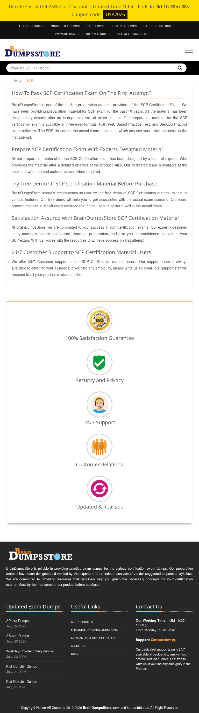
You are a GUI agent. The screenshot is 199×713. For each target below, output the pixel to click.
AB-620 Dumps (17, 635)
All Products (82, 622)
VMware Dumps (67, 34)
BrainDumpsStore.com (101, 707)
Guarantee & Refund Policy (93, 637)
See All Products (132, 34)
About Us (78, 646)
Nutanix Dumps (98, 34)
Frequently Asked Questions (94, 629)
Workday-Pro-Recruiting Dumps (29, 650)
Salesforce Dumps (160, 26)
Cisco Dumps (34, 26)
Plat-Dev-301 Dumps (21, 681)
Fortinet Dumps (124, 26)
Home (17, 80)
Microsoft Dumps (65, 26)
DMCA (75, 653)
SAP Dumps (95, 26)
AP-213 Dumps (17, 620)
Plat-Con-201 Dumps (21, 666)
